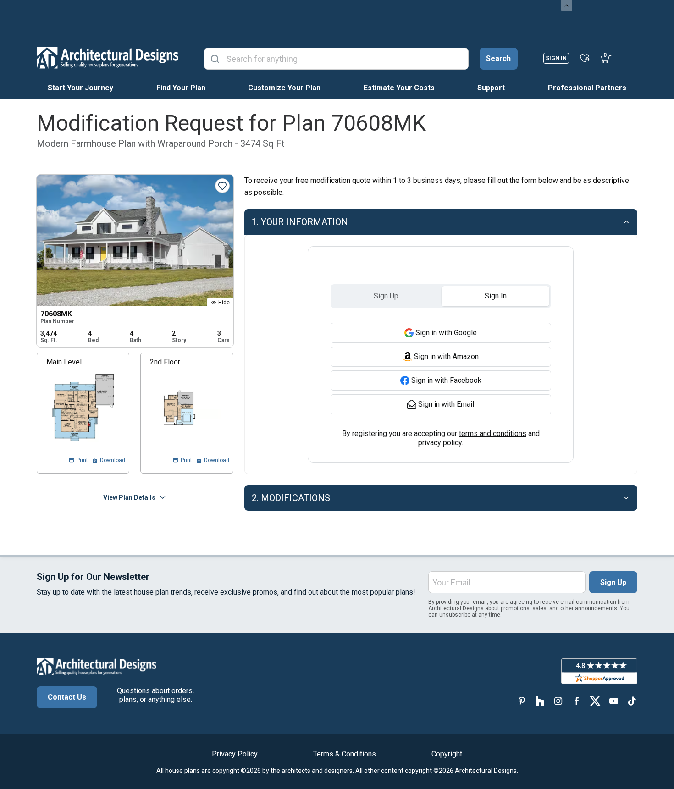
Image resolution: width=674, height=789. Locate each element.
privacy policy (440, 442)
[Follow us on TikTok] (631, 700)
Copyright (446, 754)
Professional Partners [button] (587, 87)
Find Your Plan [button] (180, 87)
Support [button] (491, 87)
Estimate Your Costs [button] (399, 87)
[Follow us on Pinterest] (521, 700)
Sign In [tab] (496, 296)
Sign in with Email (446, 404)
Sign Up (613, 582)
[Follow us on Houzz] (540, 700)
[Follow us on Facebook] (576, 700)
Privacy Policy (235, 754)
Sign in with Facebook (446, 380)
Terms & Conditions (344, 754)
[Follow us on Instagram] (558, 700)
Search (498, 58)
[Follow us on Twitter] (595, 700)
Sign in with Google (446, 332)
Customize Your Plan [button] (284, 87)
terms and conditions (492, 433)
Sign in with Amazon (446, 356)
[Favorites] (585, 57)
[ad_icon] (107, 57)
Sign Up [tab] (386, 296)
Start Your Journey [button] (80, 87)
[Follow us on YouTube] (613, 700)
